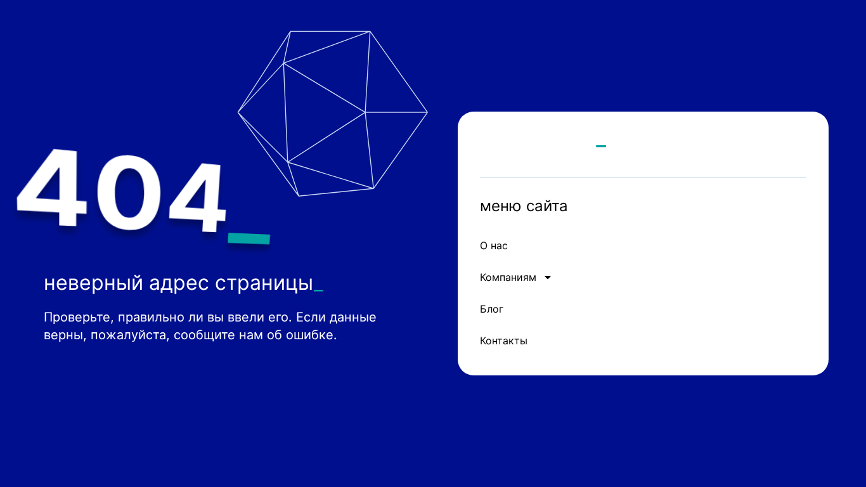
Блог (491, 308)
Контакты (503, 340)
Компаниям (508, 277)
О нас (494, 245)
